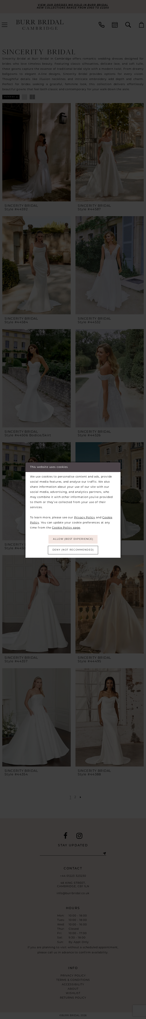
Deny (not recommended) (73, 550)
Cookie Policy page (66, 528)
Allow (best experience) (73, 539)
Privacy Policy (84, 517)
